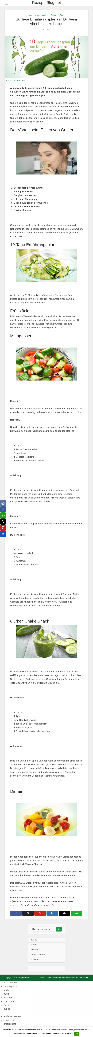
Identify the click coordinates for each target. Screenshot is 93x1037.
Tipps (62, 15)
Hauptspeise (10, 986)
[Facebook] (3, 509)
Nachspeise (10, 997)
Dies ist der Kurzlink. (15, 80)
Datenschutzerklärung (38, 954)
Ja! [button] (77, 1034)
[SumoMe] (3, 534)
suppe (7, 1009)
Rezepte (54, 15)
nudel (6, 993)
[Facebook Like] (3, 503)
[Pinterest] (3, 528)
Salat (6, 1005)
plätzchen (9, 1001)
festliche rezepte (12, 1016)
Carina (48, 30)
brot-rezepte (10, 1024)
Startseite (34, 940)
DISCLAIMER (35, 959)
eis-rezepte (9, 1020)
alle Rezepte (10, 982)
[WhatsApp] (3, 515)
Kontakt (33, 945)
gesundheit (44, 15)
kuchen (7, 990)
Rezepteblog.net (23, 978)
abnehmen (33, 15)
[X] (3, 521)
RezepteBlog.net (46, 2)
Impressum (34, 950)
